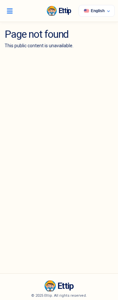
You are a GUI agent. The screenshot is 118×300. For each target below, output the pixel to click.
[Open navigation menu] (9, 10)
